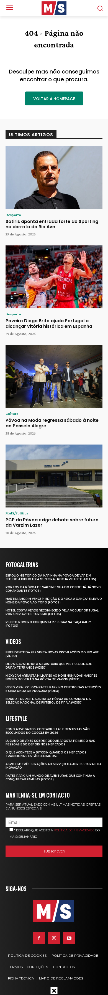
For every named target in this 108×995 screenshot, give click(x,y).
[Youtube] (69, 938)
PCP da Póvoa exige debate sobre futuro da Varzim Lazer (52, 522)
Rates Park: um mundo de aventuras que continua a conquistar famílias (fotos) (50, 777)
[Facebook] (39, 938)
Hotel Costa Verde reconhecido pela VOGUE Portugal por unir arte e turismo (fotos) (52, 612)
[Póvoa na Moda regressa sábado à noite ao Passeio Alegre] (54, 376)
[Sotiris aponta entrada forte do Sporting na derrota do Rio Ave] (54, 177)
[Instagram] (54, 938)
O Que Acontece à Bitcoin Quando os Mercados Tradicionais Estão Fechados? (46, 754)
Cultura (12, 413)
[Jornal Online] (54, 8)
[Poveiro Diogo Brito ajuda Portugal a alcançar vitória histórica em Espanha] (54, 277)
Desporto (13, 215)
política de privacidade (74, 830)
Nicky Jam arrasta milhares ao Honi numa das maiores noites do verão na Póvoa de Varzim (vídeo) (51, 677)
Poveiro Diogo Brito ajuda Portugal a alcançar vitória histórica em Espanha (49, 323)
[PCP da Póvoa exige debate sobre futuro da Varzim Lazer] (54, 476)
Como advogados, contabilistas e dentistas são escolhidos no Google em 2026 (48, 731)
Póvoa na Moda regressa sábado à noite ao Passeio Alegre (52, 423)
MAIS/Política (17, 513)
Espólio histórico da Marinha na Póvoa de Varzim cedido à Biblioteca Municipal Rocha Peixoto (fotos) (51, 577)
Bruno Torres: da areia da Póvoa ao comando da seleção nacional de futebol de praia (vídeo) (48, 700)
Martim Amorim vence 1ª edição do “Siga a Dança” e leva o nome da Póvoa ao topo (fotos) (54, 600)
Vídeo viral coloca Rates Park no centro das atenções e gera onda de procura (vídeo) (53, 689)
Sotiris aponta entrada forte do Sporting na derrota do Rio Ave (52, 224)
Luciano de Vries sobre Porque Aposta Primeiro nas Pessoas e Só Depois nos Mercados (50, 742)
